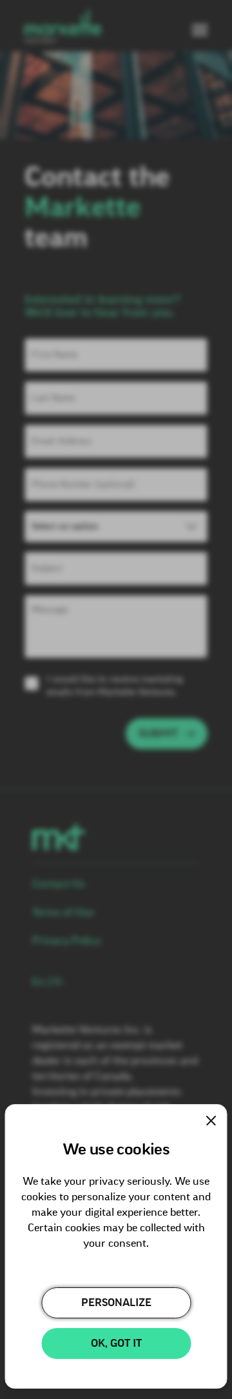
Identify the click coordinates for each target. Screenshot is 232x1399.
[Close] (211, 1120)
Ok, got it (116, 1343)
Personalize (116, 1303)
